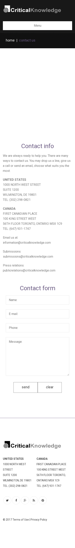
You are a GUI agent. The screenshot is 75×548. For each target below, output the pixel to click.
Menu (37, 25)
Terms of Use (20, 519)
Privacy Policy (39, 519)
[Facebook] (16, 500)
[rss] (34, 500)
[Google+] (25, 500)
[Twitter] (7, 500)
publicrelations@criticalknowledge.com (29, 270)
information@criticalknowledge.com (27, 242)
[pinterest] (43, 500)
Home (10, 40)
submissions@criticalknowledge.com (28, 256)
